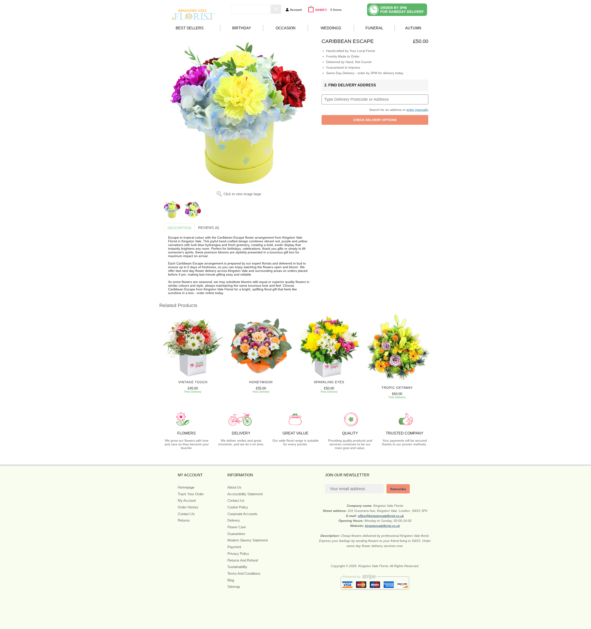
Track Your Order (191, 494)
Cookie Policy (237, 507)
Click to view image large (242, 194)
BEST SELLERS (190, 28)
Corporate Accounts (242, 514)
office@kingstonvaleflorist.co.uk (381, 516)
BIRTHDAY (241, 28)
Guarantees (236, 534)
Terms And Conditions (243, 573)
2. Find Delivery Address (350, 85)
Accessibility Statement (245, 494)
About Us (234, 487)
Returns (184, 520)
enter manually (417, 110)
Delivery (233, 520)
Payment (234, 547)
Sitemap (233, 587)
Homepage (186, 487)
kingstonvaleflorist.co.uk (382, 526)
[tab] (179, 228)
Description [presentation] (179, 228)
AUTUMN (413, 28)
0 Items (336, 10)
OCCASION (286, 28)
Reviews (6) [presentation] (208, 228)
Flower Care (236, 527)
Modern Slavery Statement (247, 540)
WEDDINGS (331, 28)
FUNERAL (374, 28)
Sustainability (237, 567)
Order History (188, 507)
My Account (187, 500)
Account (296, 10)
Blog (230, 580)
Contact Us (186, 514)
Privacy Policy (238, 554)
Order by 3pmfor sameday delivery (402, 10)
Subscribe (398, 489)
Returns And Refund (242, 560)
